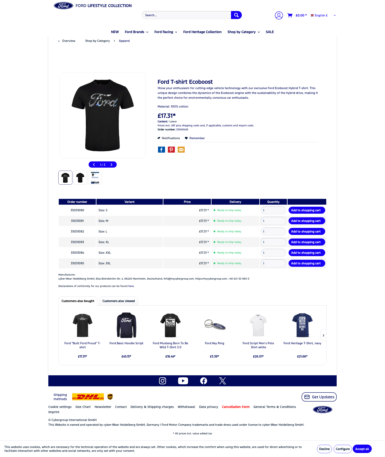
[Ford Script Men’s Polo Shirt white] (258, 325)
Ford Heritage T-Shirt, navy (302, 343)
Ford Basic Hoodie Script (126, 343)
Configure (343, 449)
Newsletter (103, 407)
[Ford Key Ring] (214, 325)
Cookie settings (60, 407)
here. (131, 286)
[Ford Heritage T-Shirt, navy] (302, 325)
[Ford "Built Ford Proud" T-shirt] (82, 325)
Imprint (53, 412)
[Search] (236, 15)
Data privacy (208, 407)
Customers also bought (78, 301)
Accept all (362, 449)
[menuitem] (191, 15)
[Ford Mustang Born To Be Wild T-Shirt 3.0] (170, 325)
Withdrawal (186, 407)
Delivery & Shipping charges (152, 407)
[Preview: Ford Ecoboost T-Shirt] (65, 178)
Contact (121, 407)
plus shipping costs (187, 125)
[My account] (277, 16)
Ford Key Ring (214, 343)
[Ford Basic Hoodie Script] (126, 325)
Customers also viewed (118, 301)
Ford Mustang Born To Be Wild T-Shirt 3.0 (170, 345)
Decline (324, 449)
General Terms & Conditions (274, 407)
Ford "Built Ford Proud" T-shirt (82, 345)
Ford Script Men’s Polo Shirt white (258, 345)
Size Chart (83, 407)
